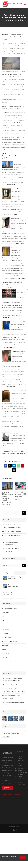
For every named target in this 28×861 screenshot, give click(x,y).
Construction (9, 453)
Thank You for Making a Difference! (19, 494)
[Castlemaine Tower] (15, 718)
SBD (10, 241)
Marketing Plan (6, 736)
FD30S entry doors (20, 233)
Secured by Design (15, 270)
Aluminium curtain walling (10, 608)
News (18, 453)
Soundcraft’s (10, 74)
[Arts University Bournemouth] (21, 718)
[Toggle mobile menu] (25, 4)
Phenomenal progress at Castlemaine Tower (14, 585)
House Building (6, 733)
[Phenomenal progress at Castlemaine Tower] (5, 585)
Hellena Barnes (7, 451)
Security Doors (7, 658)
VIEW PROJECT (11, 185)
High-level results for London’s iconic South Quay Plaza (12, 593)
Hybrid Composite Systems (10, 641)
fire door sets (14, 731)
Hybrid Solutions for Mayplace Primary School (16, 577)
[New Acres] (10, 718)
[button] (3, 494)
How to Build (15, 733)
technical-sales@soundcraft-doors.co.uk (22, 772)
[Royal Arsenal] (4, 718)
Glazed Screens (7, 637)
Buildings (4, 453)
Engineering (6, 629)
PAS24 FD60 (15, 315)
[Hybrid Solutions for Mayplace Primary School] (5, 577)
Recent (20, 573)
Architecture (21, 451)
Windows (5, 666)
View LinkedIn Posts (7, 799)
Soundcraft (5, 34)
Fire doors (14, 453)
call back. (22, 445)
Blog (4, 616)
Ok (23, 857)
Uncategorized (7, 662)
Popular (8, 573)
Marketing (5, 645)
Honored (21, 731)
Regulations (22, 453)
